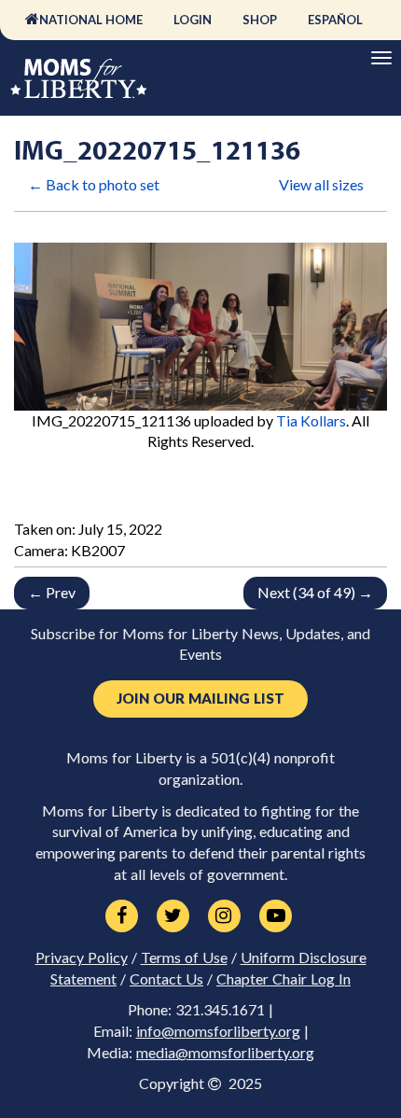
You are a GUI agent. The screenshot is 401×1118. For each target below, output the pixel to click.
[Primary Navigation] (381, 58)
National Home (91, 19)
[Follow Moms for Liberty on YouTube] (275, 916)
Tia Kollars (311, 420)
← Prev (52, 592)
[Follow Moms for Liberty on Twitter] (173, 916)
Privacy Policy (81, 957)
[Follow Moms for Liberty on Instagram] (224, 916)
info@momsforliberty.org (218, 1031)
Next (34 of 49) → (315, 592)
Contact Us (166, 978)
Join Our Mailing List (200, 699)
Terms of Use (184, 957)
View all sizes (321, 184)
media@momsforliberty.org (225, 1052)
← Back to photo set (93, 184)
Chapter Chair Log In (283, 978)
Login (192, 19)
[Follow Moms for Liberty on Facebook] (121, 916)
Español (335, 19)
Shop (259, 19)
